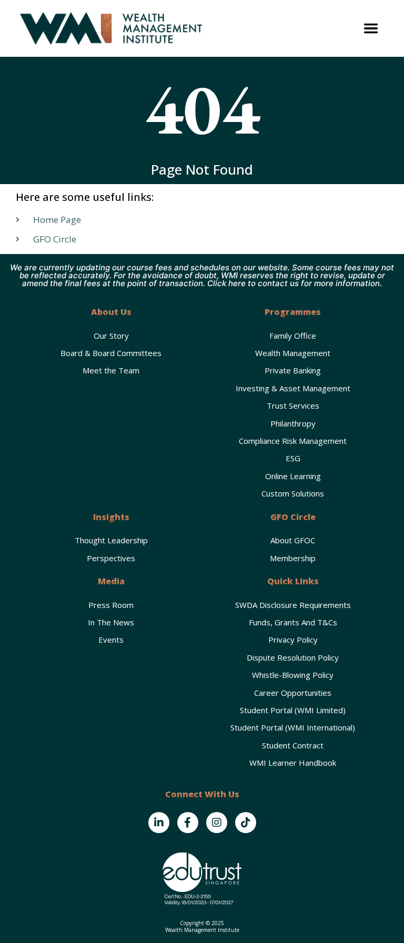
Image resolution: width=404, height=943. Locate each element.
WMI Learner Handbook (292, 762)
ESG (293, 458)
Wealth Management (292, 353)
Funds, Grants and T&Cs (293, 622)
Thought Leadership (111, 540)
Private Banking (293, 370)
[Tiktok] (245, 822)
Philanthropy (293, 423)
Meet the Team (111, 370)
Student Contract (293, 745)
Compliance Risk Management (293, 440)
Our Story (111, 335)
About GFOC (292, 540)
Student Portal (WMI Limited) (293, 710)
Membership (293, 558)
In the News (111, 622)
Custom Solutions (292, 493)
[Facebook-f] (187, 822)
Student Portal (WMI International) (292, 727)
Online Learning (293, 476)
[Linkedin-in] (158, 822)
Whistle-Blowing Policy (293, 675)
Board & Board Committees (110, 353)
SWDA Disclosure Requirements (293, 605)
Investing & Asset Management (293, 388)
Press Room (111, 605)
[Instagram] (216, 822)
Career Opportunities (292, 692)
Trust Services (293, 405)
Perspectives (111, 558)
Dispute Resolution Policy (293, 657)
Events (111, 639)
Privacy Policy (293, 639)
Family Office (292, 335)
